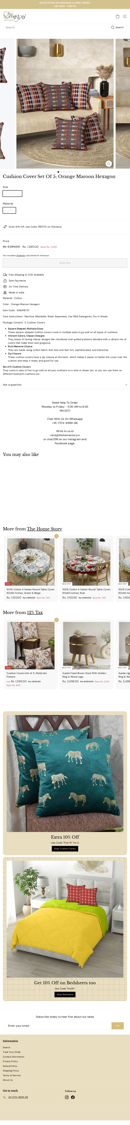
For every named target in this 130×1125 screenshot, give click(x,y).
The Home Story (44, 528)
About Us (8, 1080)
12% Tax (35, 612)
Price (6, 241)
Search (6, 1047)
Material (8, 203)
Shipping (20, 255)
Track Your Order (12, 1052)
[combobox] (65, 27)
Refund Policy (10, 1066)
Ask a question (12, 384)
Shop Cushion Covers (65, 848)
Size (5, 187)
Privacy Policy (10, 1061)
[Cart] (118, 16)
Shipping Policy (11, 1070)
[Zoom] (109, 164)
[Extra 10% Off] (65, 773)
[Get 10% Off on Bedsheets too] (65, 919)
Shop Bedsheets (65, 994)
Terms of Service (12, 1075)
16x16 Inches (12, 193)
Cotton (9, 210)
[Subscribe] (118, 1025)
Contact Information (13, 1056)
